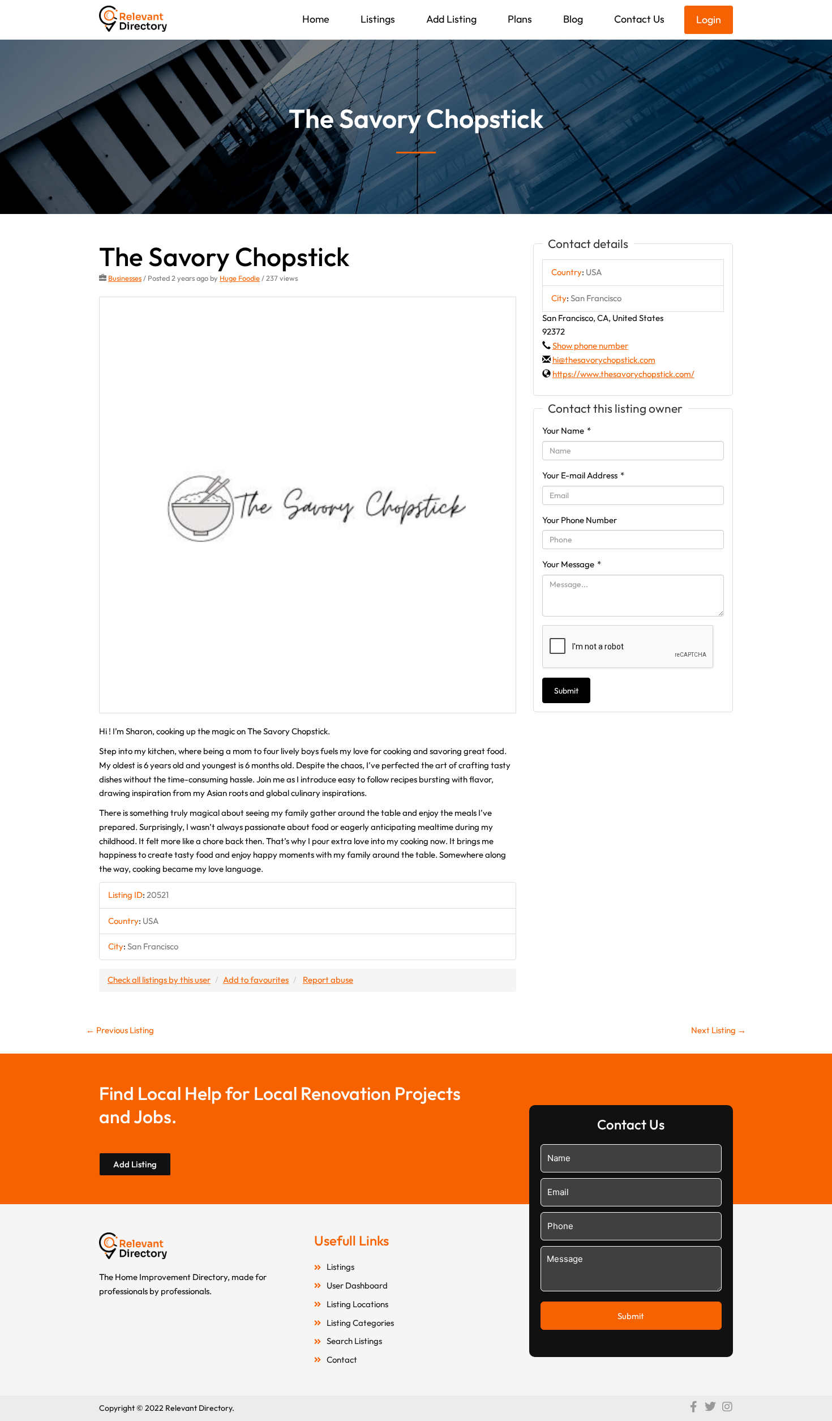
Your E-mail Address (583, 475)
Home (315, 18)
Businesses (124, 278)
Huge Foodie (240, 278)
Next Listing (718, 1030)
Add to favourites (256, 979)
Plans (520, 18)
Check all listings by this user (159, 979)
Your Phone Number (579, 520)
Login (708, 19)
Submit (566, 691)
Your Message (571, 564)
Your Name (566, 430)
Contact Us (639, 18)
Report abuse (328, 979)
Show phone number (590, 345)
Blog (573, 18)
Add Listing (451, 18)
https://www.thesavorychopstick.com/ (623, 374)
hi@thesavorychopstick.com (603, 359)
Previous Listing (120, 1030)
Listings (378, 18)
